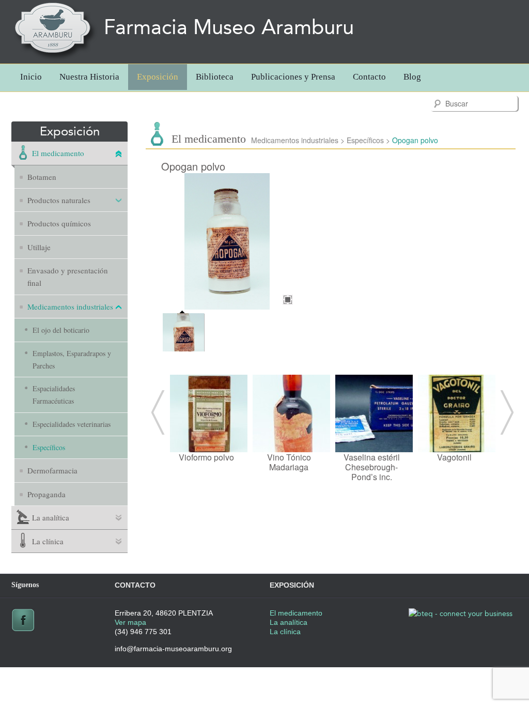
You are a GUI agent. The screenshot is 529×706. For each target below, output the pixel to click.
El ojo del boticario (61, 330)
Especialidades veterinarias (72, 424)
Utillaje (39, 247)
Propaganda (46, 494)
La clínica (48, 541)
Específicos (49, 447)
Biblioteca (215, 77)
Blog (412, 77)
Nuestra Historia (89, 77)
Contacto (369, 77)
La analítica (50, 517)
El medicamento (58, 153)
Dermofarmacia (52, 470)
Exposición (157, 77)
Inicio (31, 77)
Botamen (41, 177)
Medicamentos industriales (70, 306)
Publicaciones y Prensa (293, 77)
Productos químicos (59, 223)
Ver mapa (130, 622)
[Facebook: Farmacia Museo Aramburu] (23, 629)
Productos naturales (58, 200)
